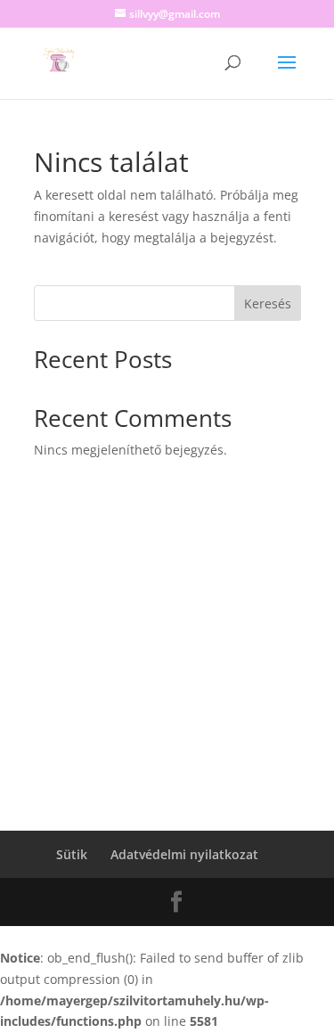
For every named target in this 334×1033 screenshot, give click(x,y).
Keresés (267, 303)
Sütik (71, 854)
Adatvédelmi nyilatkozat (184, 854)
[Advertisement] (167, 672)
